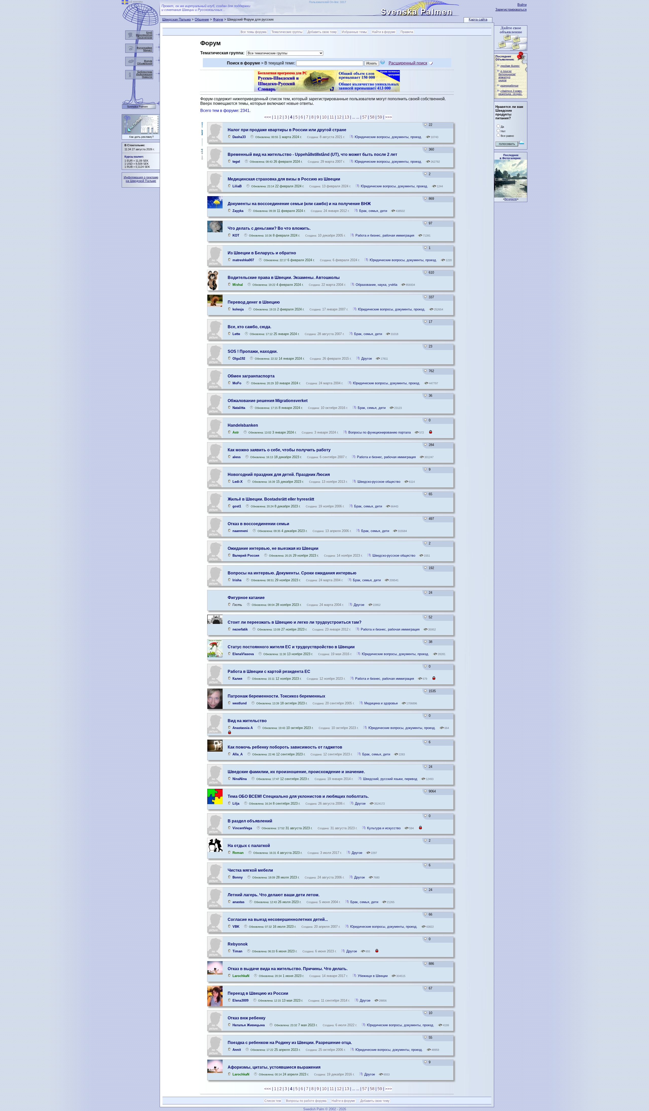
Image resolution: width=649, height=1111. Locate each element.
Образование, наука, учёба (377, 285)
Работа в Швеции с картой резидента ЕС (269, 671)
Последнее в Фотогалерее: (510, 157)
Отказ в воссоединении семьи (258, 524)
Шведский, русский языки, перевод (390, 779)
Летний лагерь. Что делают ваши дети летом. (273, 895)
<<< (267, 117)
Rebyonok (238, 944)
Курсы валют (133, 156)
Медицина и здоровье (381, 703)
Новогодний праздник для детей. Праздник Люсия (279, 474)
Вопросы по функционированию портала (380, 432)
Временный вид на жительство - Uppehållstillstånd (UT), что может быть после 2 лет (312, 154)
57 (364, 117)
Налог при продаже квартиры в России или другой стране (287, 130)
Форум (218, 19)
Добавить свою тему (322, 32)
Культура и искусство (384, 828)
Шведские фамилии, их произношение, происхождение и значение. (296, 772)
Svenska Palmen (137, 106)
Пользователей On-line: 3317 (327, 2)
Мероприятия (144, 35)
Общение (202, 19)
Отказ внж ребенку (246, 1018)
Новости (147, 76)
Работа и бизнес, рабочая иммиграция (384, 235)
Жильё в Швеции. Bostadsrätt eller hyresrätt (271, 499)
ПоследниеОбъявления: (505, 58)
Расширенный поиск (408, 63)
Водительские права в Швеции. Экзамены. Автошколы (284, 277)
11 (332, 117)
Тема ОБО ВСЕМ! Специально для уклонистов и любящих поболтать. (298, 796)
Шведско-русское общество (379, 482)
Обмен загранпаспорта (251, 376)
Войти (522, 5)
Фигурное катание (246, 597)
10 (324, 117)
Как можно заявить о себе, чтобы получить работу (279, 450)
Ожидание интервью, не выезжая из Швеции (273, 548)
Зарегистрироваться (511, 9)
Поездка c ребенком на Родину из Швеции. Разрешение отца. (290, 1042)
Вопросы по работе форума (306, 1101)
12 (339, 117)
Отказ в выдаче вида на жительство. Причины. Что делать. (288, 969)
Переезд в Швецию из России (258, 993)
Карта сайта (478, 19)
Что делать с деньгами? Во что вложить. (269, 228)
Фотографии (144, 47)
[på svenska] (125, 3)
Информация (144, 74)
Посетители (144, 37)
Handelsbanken (243, 425)
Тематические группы (287, 32)
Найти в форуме (383, 32)
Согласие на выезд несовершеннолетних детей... (278, 919)
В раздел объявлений (250, 821)
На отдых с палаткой (249, 845)
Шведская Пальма (176, 19)
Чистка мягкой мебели (250, 870)
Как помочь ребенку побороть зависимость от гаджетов (285, 747)
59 (379, 117)
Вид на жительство (247, 721)
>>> (388, 117)
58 (372, 117)
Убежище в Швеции (373, 976)
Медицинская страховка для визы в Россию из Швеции (284, 179)
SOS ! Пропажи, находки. (253, 351)
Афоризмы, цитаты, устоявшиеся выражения (274, 1067)
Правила (407, 32)
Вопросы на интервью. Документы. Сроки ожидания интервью (292, 573)
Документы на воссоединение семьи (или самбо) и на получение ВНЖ (299, 204)
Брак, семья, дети (373, 211)
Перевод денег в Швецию (254, 302)
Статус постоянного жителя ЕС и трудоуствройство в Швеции (291, 647)
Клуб (149, 32)
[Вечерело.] (510, 196)
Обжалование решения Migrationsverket (268, 401)
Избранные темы (354, 32)
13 (347, 117)
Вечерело (510, 199)
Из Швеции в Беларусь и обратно (262, 253)
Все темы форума (253, 32)
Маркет (147, 50)
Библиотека (144, 71)
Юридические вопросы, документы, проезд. (388, 137)
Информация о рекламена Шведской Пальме (141, 179)
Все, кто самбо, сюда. (249, 327)
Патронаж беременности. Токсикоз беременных (276, 696)
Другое (366, 358)
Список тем (272, 1101)
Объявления (144, 63)
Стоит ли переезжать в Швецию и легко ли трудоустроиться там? (295, 622)
